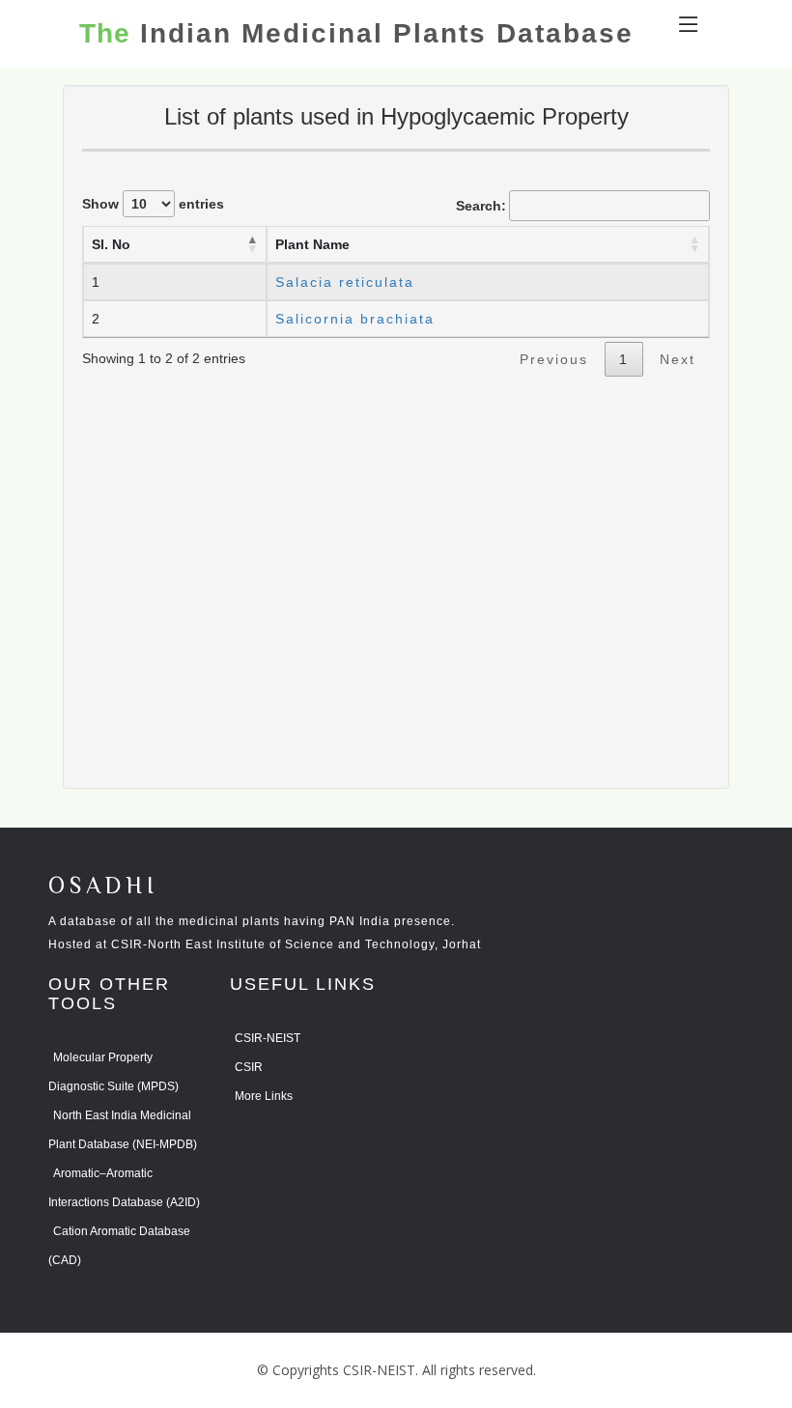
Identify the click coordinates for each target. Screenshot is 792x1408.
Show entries (153, 203)
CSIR (249, 1067)
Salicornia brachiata (355, 318)
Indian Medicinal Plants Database (356, 33)
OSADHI (103, 887)
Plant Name (312, 244)
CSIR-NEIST (267, 1038)
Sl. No (111, 244)
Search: (481, 205)
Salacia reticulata (344, 282)
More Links (264, 1096)
